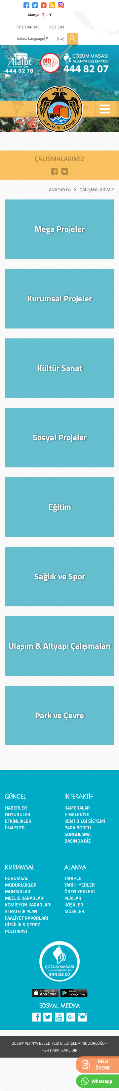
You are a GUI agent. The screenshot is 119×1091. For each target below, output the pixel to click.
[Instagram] (61, 4)
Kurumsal (16, 878)
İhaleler (15, 827)
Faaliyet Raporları (26, 917)
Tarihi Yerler (79, 884)
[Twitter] (35, 4)
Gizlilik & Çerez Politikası (22, 928)
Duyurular (17, 814)
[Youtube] (44, 4)
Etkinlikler (18, 820)
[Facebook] (26, 4)
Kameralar (77, 807)
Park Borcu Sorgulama (77, 831)
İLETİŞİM (56, 27)
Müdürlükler (21, 884)
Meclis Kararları (25, 898)
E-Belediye (76, 814)
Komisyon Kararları (28, 904)
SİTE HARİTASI (29, 27)
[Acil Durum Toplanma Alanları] (37, 77)
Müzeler (74, 911)
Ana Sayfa (60, 189)
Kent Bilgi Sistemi (84, 820)
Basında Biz (77, 840)
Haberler (16, 807)
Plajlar (72, 898)
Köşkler (73, 904)
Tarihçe (73, 878)
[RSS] (52, 4)
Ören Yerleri (79, 891)
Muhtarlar (17, 891)
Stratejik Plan (21, 911)
